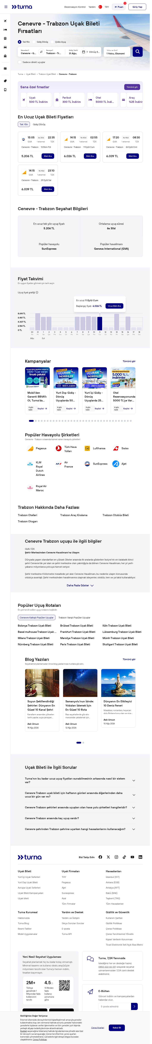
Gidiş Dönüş (39, 124)
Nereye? (49, 50)
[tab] (24, 42)
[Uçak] (5, 21)
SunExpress (49, 248)
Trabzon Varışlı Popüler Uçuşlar (74, 617)
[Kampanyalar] (5, 81)
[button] (37, 321)
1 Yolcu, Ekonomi (116, 53)
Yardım (92, 6)
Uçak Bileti (31, 74)
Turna (20, 74)
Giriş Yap (137, 6)
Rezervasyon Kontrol (75, 6)
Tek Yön (24, 124)
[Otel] (5, 30)
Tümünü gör (132, 87)
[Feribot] (5, 56)
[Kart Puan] (5, 68)
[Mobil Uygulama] (5, 90)
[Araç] (5, 47)
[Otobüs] (5, 38)
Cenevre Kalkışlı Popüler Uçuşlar (36, 617)
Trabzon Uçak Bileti (47, 74)
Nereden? (25, 50)
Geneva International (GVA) (111, 248)
